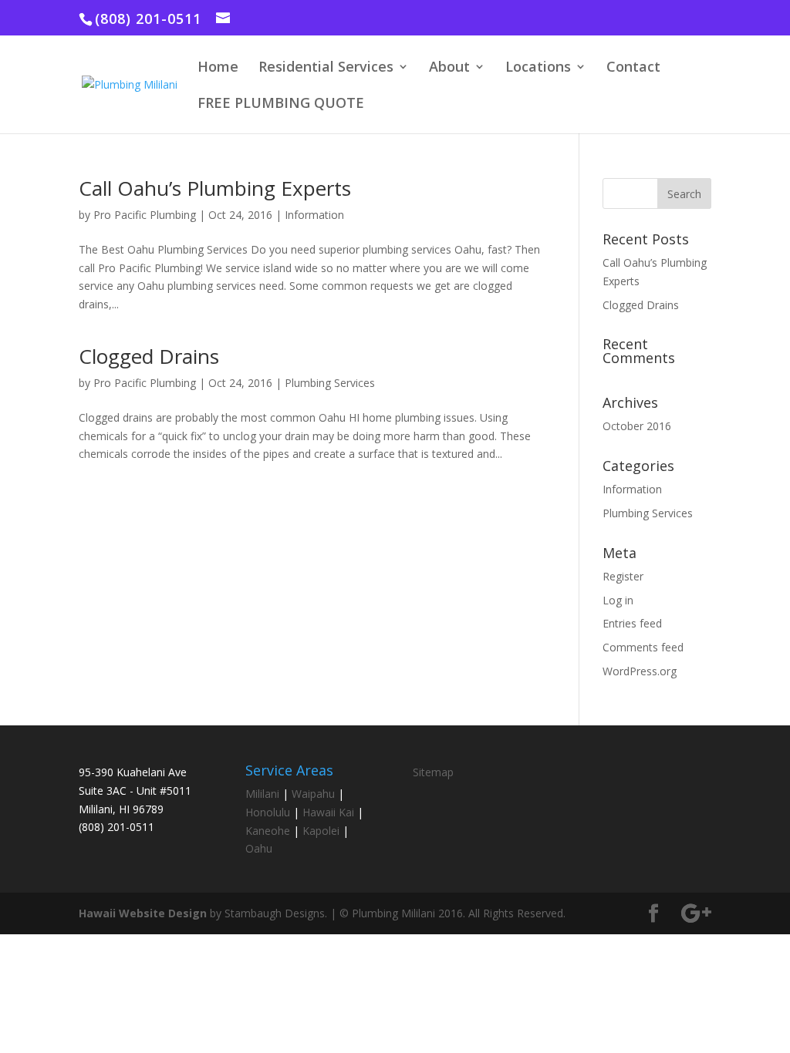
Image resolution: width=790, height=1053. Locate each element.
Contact (633, 68)
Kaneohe (267, 830)
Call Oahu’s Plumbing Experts (215, 188)
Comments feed (643, 647)
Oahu (258, 848)
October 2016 (637, 426)
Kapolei (320, 830)
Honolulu (267, 812)
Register (623, 576)
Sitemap (433, 772)
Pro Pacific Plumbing (144, 214)
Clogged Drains (149, 356)
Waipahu (313, 793)
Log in (618, 600)
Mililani (262, 793)
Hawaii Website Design (143, 913)
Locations (538, 68)
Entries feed (632, 623)
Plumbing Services (330, 382)
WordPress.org (640, 671)
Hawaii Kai (328, 812)
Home (218, 68)
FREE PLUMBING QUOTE (281, 104)
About (449, 68)
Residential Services (325, 68)
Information (314, 214)
